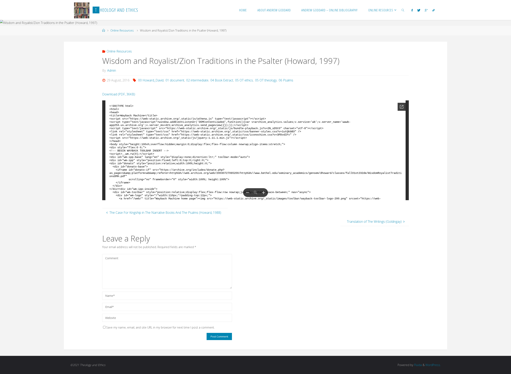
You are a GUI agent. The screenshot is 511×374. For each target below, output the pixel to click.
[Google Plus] (426, 10)
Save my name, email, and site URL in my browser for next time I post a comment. (160, 327)
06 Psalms (286, 80)
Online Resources (122, 30)
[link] (403, 10)
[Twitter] (419, 10)
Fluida (417, 365)
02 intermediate (197, 80)
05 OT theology (265, 80)
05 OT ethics (244, 80)
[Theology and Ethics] (81, 10)
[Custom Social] (433, 10)
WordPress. (433, 365)
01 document (174, 80)
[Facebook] (412, 10)
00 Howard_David (150, 80)
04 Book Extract (221, 80)
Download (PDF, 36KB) (118, 94)
